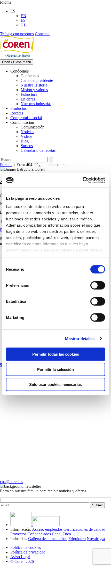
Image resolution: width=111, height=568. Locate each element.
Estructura (29, 94)
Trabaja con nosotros (17, 34)
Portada (6, 164)
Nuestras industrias (36, 104)
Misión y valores (34, 90)
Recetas (16, 113)
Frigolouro (77, 538)
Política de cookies (25, 547)
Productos (18, 108)
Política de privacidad (27, 552)
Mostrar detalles (80, 338)
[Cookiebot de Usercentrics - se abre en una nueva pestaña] (82, 180)
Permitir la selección (55, 369)
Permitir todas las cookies (55, 354)
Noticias (27, 132)
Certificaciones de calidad (84, 529)
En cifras (28, 99)
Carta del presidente (37, 80)
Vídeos (26, 136)
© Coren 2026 (22, 561)
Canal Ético (61, 534)
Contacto (42, 34)
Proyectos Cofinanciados (30, 534)
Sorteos (27, 145)
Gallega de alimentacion (47, 538)
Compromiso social (26, 118)
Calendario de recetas (38, 150)
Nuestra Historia (34, 85)
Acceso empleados (48, 529)
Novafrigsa (96, 538)
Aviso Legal (20, 557)
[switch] (97, 285)
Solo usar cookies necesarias (55, 384)
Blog (25, 141)
